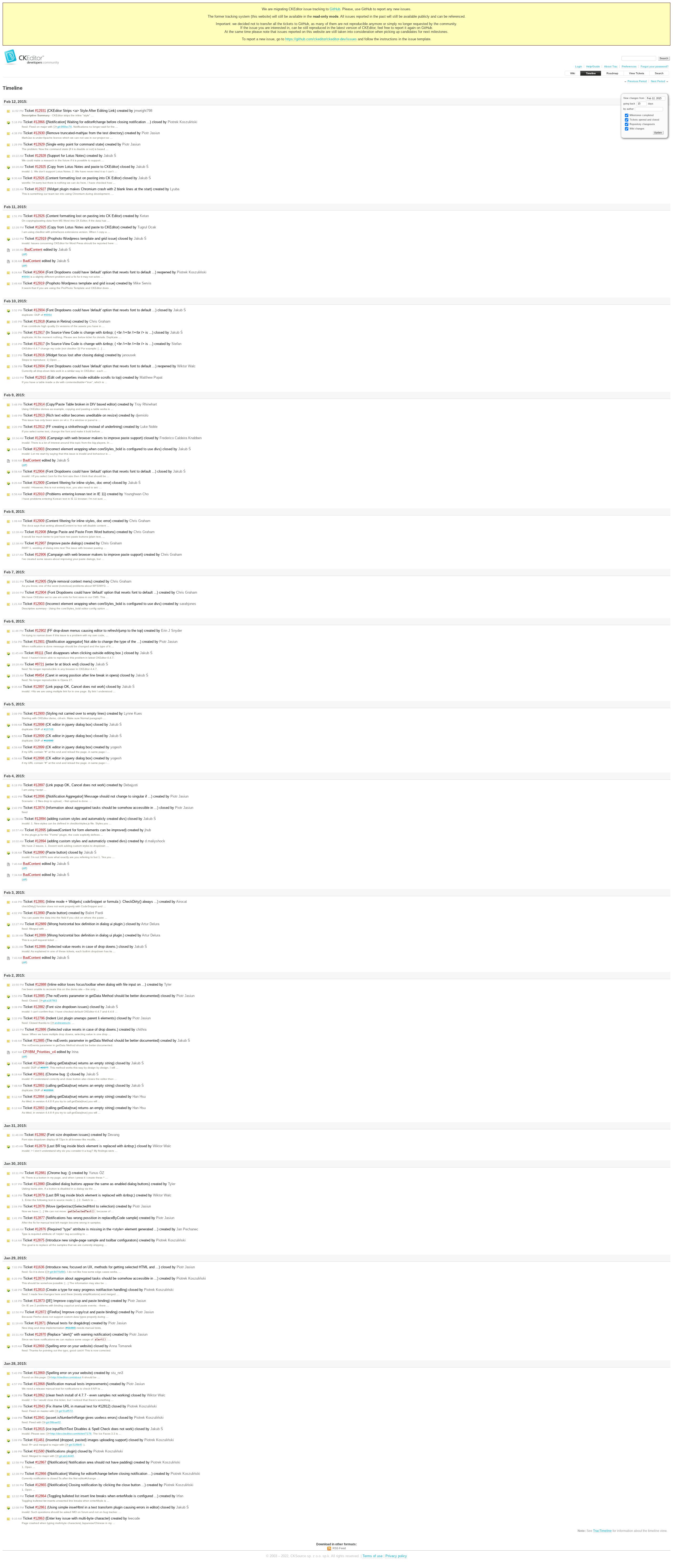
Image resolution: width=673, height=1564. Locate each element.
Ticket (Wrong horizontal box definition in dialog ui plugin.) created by (86, 935)
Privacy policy (396, 1556)
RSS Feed (339, 1548)
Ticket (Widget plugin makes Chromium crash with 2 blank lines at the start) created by (95, 189)
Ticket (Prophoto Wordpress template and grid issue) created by (81, 283)
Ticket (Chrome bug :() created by (58, 1173)
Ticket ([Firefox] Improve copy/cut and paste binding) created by (83, 1312)
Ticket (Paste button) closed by (54, 852)
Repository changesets (642, 124)
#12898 (48, 740)
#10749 (48, 729)
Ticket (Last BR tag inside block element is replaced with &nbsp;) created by (91, 1195)
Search (659, 73)
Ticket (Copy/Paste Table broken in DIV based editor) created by (84, 404)
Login (578, 66)
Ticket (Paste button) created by (57, 913)
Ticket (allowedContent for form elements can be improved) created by (81, 830)
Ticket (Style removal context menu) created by (71, 581)
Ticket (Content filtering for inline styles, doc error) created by (81, 521)
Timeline (591, 73)
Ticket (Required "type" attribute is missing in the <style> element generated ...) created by (105, 1229)
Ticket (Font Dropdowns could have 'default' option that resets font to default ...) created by (104, 592)
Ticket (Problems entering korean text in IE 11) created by (80, 494)
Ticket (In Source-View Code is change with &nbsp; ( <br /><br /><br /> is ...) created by (96, 344)
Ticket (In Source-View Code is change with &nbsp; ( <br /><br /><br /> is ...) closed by (97, 332)
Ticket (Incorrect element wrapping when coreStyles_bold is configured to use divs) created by (104, 604)
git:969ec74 (64, 126)
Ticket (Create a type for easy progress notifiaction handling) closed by (93, 1290)
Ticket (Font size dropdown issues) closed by (65, 1007)
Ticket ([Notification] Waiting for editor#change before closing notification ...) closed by (104, 122)
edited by (41, 250)
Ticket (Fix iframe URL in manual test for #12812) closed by (84, 1406)
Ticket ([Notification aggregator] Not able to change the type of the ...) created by (94, 642)
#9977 (44, 1067)
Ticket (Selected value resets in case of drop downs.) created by (79, 1029)
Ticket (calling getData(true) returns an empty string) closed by (78, 1063)
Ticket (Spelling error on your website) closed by (72, 1346)
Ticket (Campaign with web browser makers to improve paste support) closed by (107, 438)
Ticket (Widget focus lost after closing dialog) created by (74, 355)
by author (628, 109)
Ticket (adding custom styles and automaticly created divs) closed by (84, 819)
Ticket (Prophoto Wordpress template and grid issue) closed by (79, 238)
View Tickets (636, 73)
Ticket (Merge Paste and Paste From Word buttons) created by (83, 532)
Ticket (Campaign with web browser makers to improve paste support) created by (97, 555)
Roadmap (612, 73)
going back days (638, 103)
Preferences (629, 66)
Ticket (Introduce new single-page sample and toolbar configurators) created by (99, 1240)
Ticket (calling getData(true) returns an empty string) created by (79, 1097)
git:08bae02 (53, 1422)
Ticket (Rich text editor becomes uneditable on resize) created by (80, 415)
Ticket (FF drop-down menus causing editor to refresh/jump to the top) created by (97, 631)
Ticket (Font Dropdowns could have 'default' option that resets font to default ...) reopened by (109, 272)
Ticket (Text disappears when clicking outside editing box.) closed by (82, 653)
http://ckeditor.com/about (66, 1377)
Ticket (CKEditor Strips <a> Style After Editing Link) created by (82, 111)
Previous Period (637, 81)
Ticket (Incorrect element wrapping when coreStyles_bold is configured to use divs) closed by (101, 449)
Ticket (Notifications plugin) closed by (67, 1451)
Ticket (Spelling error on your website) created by (67, 1373)
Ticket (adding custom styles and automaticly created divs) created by (88, 841)
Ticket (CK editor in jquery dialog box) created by (66, 747)
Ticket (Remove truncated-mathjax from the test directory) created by (86, 133)
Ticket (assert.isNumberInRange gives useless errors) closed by (88, 1418)
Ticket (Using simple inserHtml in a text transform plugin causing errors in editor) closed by (100, 1507)
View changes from (634, 98)
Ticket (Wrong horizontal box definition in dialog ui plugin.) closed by (85, 924)
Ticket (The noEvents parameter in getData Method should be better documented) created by (101, 1040)
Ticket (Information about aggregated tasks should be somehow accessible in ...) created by (109, 1278)
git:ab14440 (66, 1456)
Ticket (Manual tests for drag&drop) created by (69, 1323)
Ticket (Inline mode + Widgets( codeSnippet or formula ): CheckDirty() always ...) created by (99, 902)
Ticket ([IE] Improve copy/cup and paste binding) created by (79, 1301)
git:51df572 (66, 1411)
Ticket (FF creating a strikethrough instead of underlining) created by (84, 427)
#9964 (26, 276)
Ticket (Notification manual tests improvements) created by (78, 1384)
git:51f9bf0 (75, 1444)
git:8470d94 (57, 1271)
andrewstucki (62, 1022)
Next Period (658, 81)
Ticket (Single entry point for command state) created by (76, 144)
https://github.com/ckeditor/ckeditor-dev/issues (321, 39)
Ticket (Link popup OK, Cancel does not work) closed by (73, 687)
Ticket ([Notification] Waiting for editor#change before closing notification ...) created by (106, 1474)
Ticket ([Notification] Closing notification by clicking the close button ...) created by (102, 1485)
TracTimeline (602, 1530)
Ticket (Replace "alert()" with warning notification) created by (79, 1334)
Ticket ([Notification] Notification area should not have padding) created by (96, 1462)
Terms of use (373, 1556)
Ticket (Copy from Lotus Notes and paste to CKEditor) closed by (80, 167)
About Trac (611, 66)
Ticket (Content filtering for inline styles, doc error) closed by (76, 483)
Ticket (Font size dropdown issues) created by (65, 1135)
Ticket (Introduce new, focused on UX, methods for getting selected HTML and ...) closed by (103, 1267)
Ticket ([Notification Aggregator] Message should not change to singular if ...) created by (100, 796)
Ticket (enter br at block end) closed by (60, 664)
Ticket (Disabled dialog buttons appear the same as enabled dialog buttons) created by (93, 1184)
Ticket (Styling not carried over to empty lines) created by (77, 713)
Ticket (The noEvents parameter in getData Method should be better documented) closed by (103, 996)
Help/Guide (593, 66)
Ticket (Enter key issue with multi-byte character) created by (76, 1518)
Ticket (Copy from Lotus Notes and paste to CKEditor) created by (84, 227)
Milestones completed (641, 115)
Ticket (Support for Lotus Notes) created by (64, 156)
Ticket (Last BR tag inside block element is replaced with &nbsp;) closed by (91, 1146)
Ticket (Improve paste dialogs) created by (67, 543)
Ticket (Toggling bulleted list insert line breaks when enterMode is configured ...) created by (97, 1496)
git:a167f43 (50, 1000)
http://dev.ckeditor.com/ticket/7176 (70, 1433)
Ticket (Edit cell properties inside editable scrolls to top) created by (87, 377)
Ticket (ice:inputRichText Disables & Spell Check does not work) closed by (87, 1429)
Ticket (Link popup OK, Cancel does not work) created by (75, 785)
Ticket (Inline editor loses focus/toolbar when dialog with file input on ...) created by (91, 984)
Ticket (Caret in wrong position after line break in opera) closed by (80, 675)
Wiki (572, 73)
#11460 (70, 1327)
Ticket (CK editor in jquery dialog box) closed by (67, 724)
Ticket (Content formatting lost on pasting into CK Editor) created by (80, 216)
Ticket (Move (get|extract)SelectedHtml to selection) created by (81, 1206)
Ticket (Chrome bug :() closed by (55, 1074)
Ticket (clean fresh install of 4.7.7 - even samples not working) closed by (88, 1395)
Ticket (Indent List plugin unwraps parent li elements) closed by (81, 1018)
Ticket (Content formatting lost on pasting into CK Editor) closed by (81, 178)
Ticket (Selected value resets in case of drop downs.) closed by (79, 947)
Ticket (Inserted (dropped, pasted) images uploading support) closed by (93, 1440)
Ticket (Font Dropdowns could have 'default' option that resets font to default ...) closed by (99, 310)
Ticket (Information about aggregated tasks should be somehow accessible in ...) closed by (102, 808)
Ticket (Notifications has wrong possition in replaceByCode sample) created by (93, 1218)
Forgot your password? (655, 66)
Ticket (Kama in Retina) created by (61, 321)
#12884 (48, 1090)
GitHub (335, 9)
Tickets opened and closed (644, 119)
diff (24, 254)
